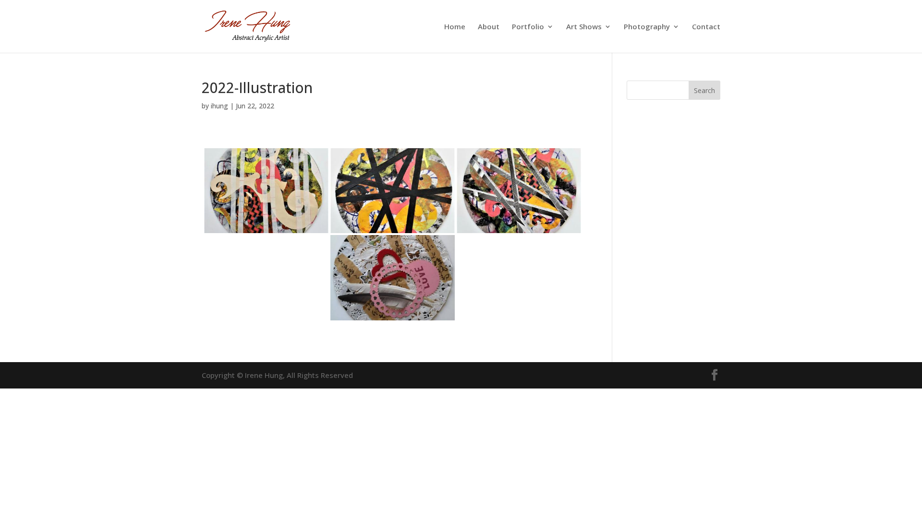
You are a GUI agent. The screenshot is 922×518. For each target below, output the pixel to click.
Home (454, 27)
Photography (647, 27)
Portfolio (528, 27)
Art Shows (584, 27)
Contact (706, 27)
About (488, 27)
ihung (219, 105)
